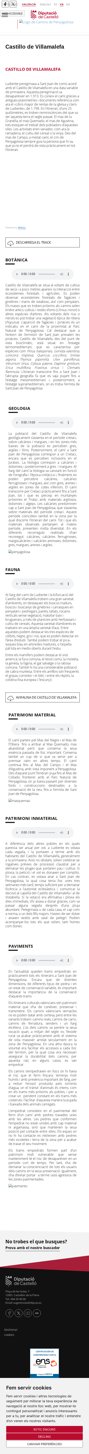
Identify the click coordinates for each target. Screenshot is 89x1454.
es (55, 4)
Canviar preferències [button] (44, 1444)
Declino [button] (44, 1436)
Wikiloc (22, 227)
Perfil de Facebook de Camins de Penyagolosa (5, 4)
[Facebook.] (9, 1313)
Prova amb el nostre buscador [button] (32, 1247)
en (68, 4)
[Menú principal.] (4, 13)
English (45, 4)
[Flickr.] (37, 1313)
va (62, 4)
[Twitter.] (19, 1313)
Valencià (29, 4)
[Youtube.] (28, 1313)
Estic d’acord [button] (44, 1429)
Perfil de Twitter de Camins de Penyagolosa (13, 4)
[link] (44, 19)
